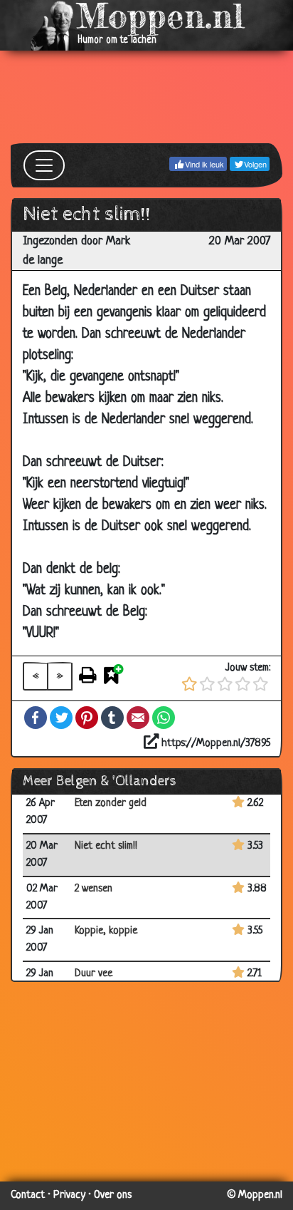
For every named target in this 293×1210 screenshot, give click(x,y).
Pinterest (86, 717)
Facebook (35, 717)
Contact (28, 1195)
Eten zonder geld (110, 803)
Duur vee (93, 974)
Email (138, 717)
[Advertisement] (146, 97)
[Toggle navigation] (44, 165)
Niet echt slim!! (106, 846)
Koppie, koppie (106, 931)
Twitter (61, 717)
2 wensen (93, 889)
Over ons (113, 1195)
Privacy (69, 1195)
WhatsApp (163, 717)
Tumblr (112, 717)
